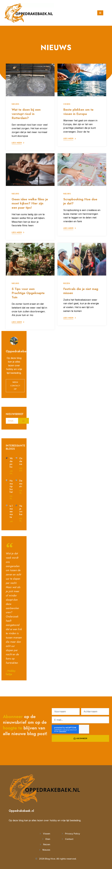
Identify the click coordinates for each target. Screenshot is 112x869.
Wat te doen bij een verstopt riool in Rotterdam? (26, 113)
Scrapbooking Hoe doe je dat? (80, 201)
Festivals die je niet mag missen (80, 290)
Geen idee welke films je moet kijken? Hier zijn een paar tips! (30, 203)
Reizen (66, 283)
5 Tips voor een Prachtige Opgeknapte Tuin (28, 292)
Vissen (66, 104)
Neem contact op (15, 385)
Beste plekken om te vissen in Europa (78, 111)
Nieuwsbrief (14, 414)
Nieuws (15, 104)
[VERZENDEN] (23, 421)
